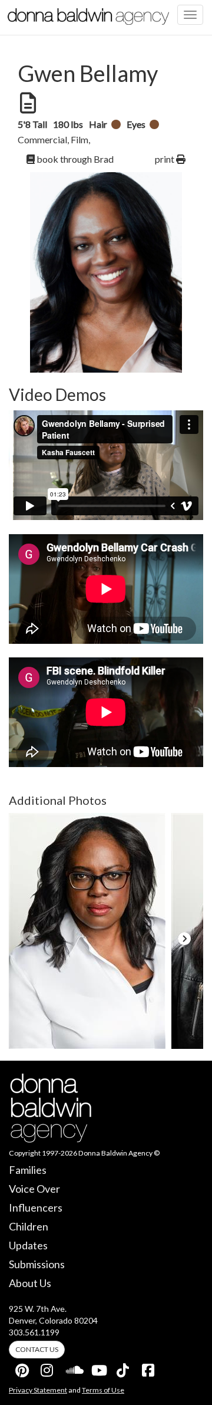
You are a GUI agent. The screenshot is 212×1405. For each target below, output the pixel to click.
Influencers (35, 1207)
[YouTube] (98, 1368)
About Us (30, 1282)
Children (28, 1226)
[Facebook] (149, 1368)
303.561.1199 (34, 1332)
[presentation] (28, 939)
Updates (28, 1245)
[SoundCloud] (73, 1368)
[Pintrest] (22, 1368)
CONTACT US (36, 1349)
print (165, 158)
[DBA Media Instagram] (48, 1368)
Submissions (37, 1264)
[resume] (27, 103)
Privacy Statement (38, 1390)
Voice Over (34, 1188)
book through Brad (74, 158)
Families (28, 1169)
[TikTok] (124, 1368)
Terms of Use (103, 1390)
